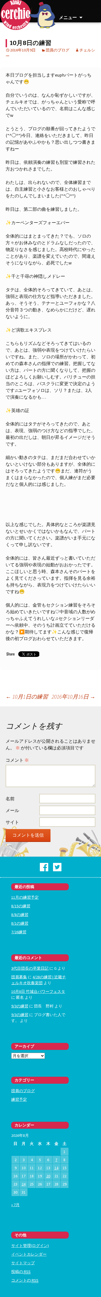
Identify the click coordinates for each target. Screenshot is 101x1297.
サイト (12, 822)
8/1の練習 (19, 923)
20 (48, 1175)
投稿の (21, 1271)
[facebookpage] (44, 866)
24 (24, 1184)
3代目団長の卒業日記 (30, 968)
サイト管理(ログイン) (30, 1245)
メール (12, 810)
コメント (17, 760)
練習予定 (19, 1099)
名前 (10, 798)
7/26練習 (18, 931)
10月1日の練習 (27, 696)
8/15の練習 (20, 905)
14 (56, 1167)
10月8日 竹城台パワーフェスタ (38, 991)
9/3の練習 (19, 1006)
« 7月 (15, 1204)
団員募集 (19, 976)
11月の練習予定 (25, 897)
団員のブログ (57, 50)
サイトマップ (23, 1262)
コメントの (24, 1280)
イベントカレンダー (29, 1254)
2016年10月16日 (73, 696)
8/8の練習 (19, 914)
